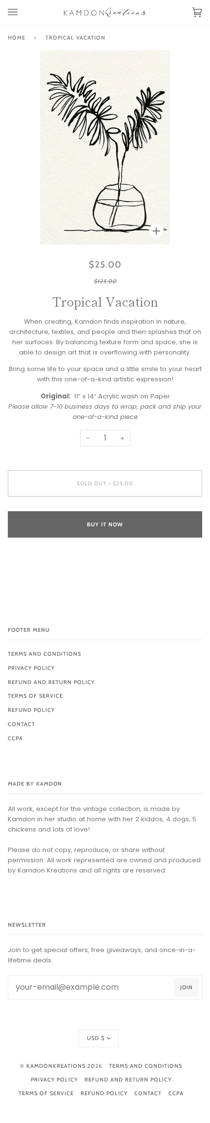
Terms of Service (35, 695)
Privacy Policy (31, 668)
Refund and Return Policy (51, 682)
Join (186, 987)
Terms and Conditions (44, 653)
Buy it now (105, 524)
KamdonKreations (55, 1065)
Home (16, 37)
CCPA (15, 738)
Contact (21, 724)
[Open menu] (22, 12)
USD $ (96, 1038)
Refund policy (31, 710)
